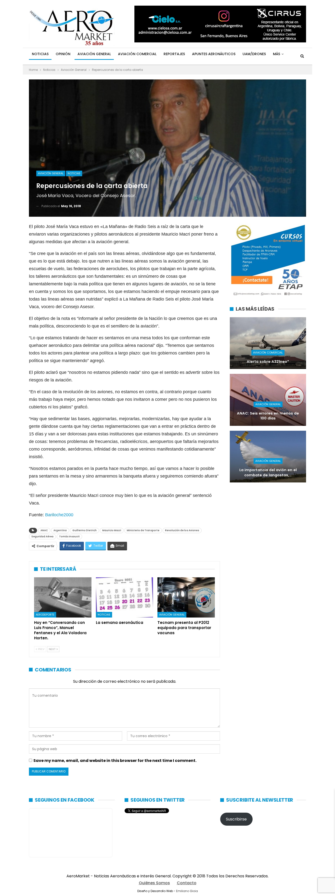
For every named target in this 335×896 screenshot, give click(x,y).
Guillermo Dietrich (84, 530)
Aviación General (94, 53)
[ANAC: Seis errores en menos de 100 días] (268, 400)
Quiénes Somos (154, 883)
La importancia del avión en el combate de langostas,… (268, 472)
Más (276, 53)
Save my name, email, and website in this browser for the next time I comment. (114, 760)
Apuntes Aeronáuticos (213, 53)
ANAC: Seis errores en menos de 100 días (268, 416)
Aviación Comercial (137, 53)
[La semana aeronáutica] (124, 597)
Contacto (186, 883)
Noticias (40, 53)
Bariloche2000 (59, 514)
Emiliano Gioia (187, 891)
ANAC (44, 530)
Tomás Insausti (69, 536)
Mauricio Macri (111, 530)
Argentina (60, 530)
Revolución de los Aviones (182, 530)
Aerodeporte (45, 615)
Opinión (63, 53)
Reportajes (174, 53)
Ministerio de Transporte (143, 530)
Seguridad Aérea (42, 536)
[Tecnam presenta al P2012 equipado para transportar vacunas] (186, 597)
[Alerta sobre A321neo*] (268, 343)
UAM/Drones (254, 53)
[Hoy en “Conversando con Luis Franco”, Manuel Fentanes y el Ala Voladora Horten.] (62, 597)
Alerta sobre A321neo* (268, 361)
